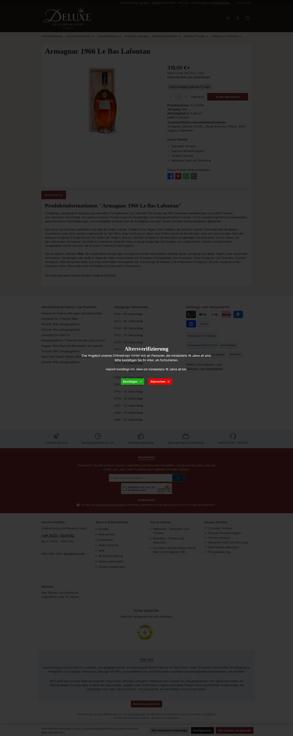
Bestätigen (130, 381)
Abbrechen (157, 381)
